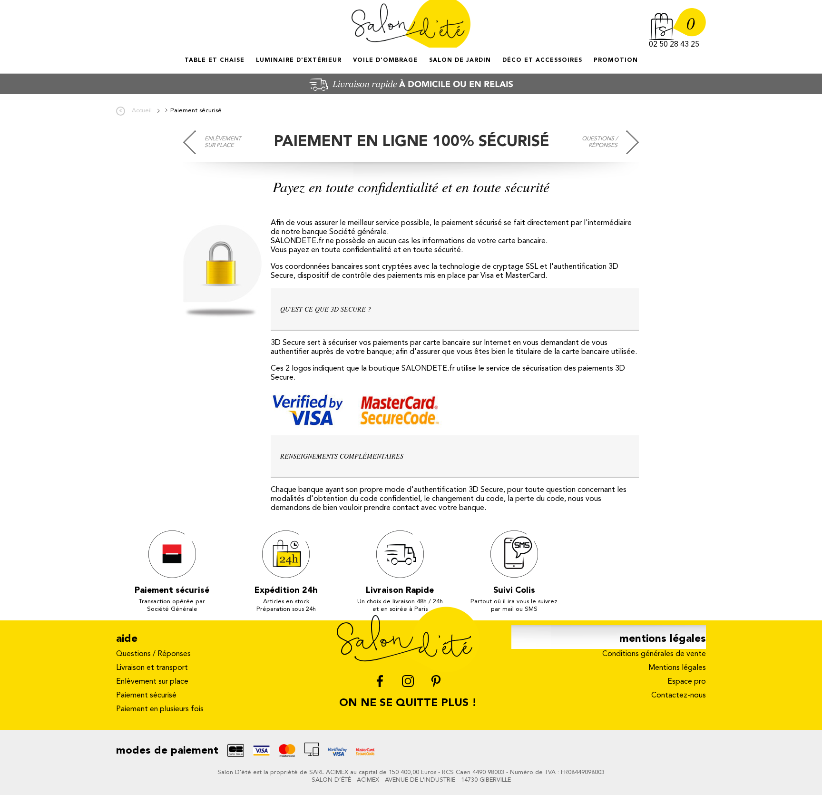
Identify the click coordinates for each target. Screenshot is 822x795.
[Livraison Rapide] (411, 92)
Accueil (185, 68)
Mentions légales (677, 668)
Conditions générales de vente (654, 654)
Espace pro (686, 682)
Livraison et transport (152, 668)
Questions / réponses (599, 142)
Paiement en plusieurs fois (160, 709)
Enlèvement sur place (223, 142)
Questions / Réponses (153, 654)
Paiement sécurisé (146, 695)
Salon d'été (411, 24)
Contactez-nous (678, 695)
